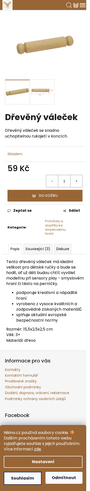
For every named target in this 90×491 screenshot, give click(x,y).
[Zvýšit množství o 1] (76, 181)
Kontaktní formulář (21, 375)
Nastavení (43, 462)
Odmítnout (64, 478)
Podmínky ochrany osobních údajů (35, 398)
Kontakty (12, 369)
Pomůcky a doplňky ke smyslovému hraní (55, 227)
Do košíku (48, 195)
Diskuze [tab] (62, 248)
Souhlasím (22, 478)
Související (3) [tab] (38, 248)
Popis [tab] (15, 248)
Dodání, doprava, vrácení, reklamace (37, 392)
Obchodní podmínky (23, 387)
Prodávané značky (21, 381)
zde (37, 449)
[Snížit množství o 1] (52, 181)
